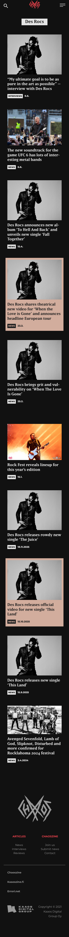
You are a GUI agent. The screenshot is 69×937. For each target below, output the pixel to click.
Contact (49, 853)
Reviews (19, 853)
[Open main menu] (62, 6)
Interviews (19, 849)
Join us (50, 845)
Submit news (50, 849)
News (19, 845)
